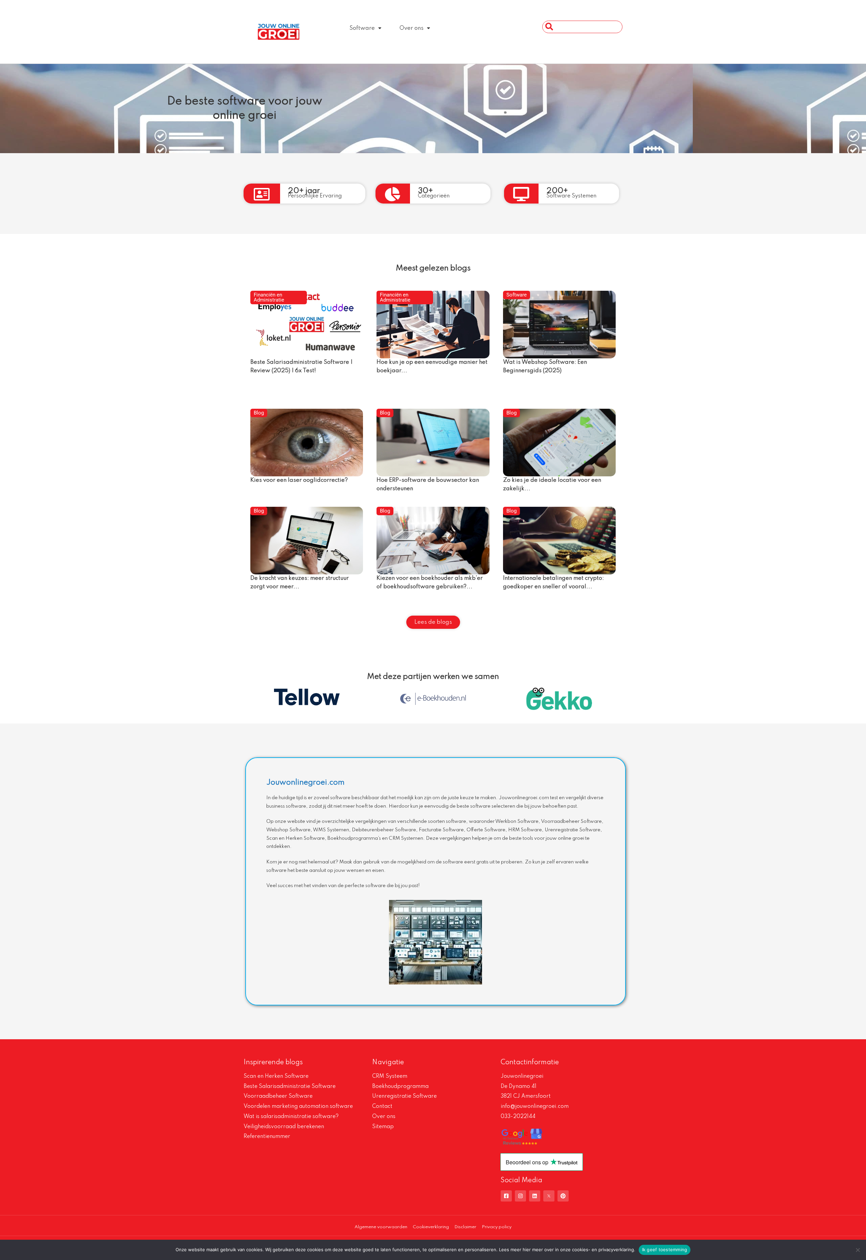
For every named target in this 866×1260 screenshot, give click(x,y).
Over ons (412, 28)
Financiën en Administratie (269, 297)
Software (362, 28)
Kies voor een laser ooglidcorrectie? (299, 480)
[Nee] (857, 1249)
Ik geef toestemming (664, 1249)
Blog (259, 413)
